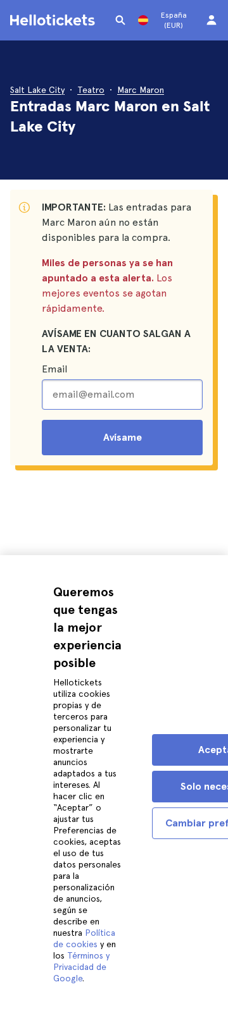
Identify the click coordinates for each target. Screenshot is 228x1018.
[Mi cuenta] (211, 20)
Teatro (90, 90)
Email (54, 369)
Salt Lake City (37, 90)
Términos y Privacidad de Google (81, 966)
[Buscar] (120, 20)
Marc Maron (140, 90)
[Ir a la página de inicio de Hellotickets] (54, 20)
